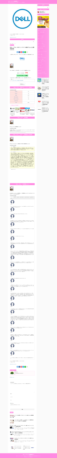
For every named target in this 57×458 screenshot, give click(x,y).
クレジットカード (41, 38)
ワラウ (16, 102)
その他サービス (40, 70)
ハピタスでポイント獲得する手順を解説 (17, 80)
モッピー (16, 93)
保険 (39, 49)
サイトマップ (40, 75)
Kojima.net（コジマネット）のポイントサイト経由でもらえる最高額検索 (32, 114)
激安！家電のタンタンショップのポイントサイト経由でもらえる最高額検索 (17, 111)
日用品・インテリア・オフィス (42, 57)
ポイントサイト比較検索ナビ (13, 1)
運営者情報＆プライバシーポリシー (43, 73)
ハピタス (16, 91)
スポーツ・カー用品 (41, 43)
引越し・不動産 (40, 54)
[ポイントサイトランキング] (41, 12)
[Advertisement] (17, 175)
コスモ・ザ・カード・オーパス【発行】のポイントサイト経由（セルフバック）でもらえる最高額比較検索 (45, 81)
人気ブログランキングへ (13, 37)
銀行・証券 (40, 65)
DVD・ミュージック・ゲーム (42, 30)
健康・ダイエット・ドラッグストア (43, 51)
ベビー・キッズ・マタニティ (42, 46)
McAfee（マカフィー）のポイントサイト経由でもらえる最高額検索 (22, 114)
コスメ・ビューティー (41, 41)
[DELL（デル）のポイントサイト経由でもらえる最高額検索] (23, 52)
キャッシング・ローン (41, 35)
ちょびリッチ (16, 100)
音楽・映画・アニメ (41, 67)
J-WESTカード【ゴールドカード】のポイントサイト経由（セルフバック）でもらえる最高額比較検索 (45, 95)
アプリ (39, 33)
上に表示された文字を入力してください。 (15, 404)
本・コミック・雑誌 (41, 59)
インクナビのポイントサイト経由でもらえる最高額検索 (27, 114)
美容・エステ (40, 62)
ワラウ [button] (11, 198)
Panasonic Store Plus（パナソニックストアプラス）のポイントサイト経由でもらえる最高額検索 (12, 114)
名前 (11, 393)
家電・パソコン (12, 377)
